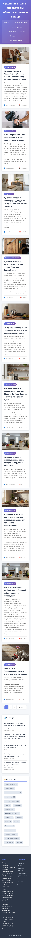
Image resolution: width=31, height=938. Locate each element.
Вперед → (22, 707)
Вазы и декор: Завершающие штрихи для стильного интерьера (15, 671)
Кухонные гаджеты (15, 27)
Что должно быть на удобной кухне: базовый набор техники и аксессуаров (15, 591)
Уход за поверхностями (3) (13, 793)
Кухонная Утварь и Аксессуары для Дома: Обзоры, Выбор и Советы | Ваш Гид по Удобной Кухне (15, 394)
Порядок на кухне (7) (11, 784)
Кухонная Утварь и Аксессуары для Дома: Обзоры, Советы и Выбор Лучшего (15, 202)
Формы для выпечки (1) (12, 838)
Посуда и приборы (20, 22)
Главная (7, 22)
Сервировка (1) (9, 826)
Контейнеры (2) (9, 809)
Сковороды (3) (9, 788)
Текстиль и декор (15, 40)
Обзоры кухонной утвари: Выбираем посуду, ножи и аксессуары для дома (15, 330)
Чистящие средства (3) (12, 801)
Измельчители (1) (10, 830)
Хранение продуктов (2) (12, 813)
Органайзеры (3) (10, 797)
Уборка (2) (19, 817)
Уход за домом (15, 36)
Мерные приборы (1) (11, 834)
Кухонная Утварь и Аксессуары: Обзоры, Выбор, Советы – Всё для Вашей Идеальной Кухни (15, 75)
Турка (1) (19, 842)
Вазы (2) (16, 821)
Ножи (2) (7, 805)
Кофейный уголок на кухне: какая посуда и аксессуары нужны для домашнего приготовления (14, 520)
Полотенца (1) (9, 842)
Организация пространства (15, 31)
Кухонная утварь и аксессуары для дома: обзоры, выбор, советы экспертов (14, 461)
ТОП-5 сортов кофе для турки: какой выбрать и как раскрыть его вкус (14, 137)
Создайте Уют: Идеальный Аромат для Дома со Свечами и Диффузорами (15, 765)
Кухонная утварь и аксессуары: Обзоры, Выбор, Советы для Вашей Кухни (13, 265)
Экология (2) (8, 817)
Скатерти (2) (17, 805)
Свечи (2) (8, 821)
